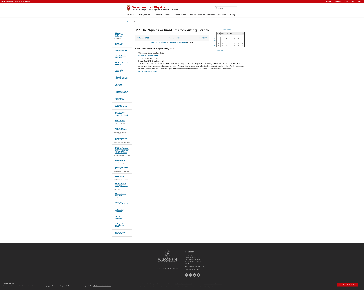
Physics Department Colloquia (119, 34)
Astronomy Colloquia (119, 210)
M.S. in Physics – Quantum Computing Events (122, 113)
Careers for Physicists (119, 70)
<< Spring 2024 (143, 38)
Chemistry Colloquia (119, 217)
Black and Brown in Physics (121, 63)
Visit (352, 1)
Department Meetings (119, 43)
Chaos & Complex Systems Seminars (121, 77)
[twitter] (186, 275)
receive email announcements (177, 42)
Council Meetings (121, 50)
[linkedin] (194, 275)
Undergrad (145, 15)
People (167, 15)
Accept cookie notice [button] (347, 285)
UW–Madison (13, 1)
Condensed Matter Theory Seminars (122, 91)
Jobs (346, 1)
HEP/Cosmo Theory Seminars (121, 128)
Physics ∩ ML (119, 176)
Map (186, 263)
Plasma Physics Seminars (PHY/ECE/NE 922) (121, 185)
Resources (222, 15)
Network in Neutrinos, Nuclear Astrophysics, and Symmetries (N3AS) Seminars (122, 150)
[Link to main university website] (167, 262)
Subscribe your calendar (158, 42)
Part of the (167, 268)
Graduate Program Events (121, 105)
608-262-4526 (195, 270)
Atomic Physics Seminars (120, 56)
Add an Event (220, 50)
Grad (130, 15)
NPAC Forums (120, 160)
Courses (338, 1)
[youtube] (198, 275)
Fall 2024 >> (202, 38)
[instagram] (190, 275)
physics (27, 1)
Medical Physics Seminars (120, 232)
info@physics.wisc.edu (196, 266)
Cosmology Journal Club (119, 98)
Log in (359, 1)
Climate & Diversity (197, 15)
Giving (232, 15)
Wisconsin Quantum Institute (122, 203)
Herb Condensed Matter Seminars (121, 139)
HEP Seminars (120, 121)
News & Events (180, 15)
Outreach (211, 15)
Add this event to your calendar (147, 71)
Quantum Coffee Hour (148, 55)
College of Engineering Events (119, 225)
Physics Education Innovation (121, 168)
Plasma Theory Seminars (120, 194)
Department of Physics (148, 7)
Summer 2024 (174, 38)
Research (158, 15)
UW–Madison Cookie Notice (102, 286)
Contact (329, 1)
